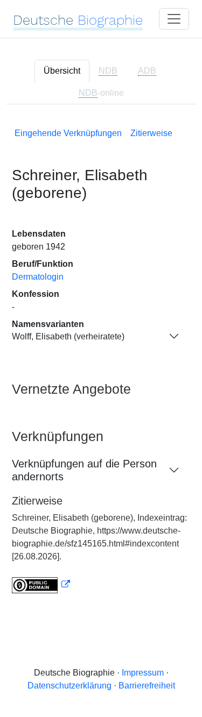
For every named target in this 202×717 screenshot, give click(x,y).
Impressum (143, 672)
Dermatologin (38, 276)
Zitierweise (151, 133)
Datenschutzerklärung (69, 685)
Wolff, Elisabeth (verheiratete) (68, 336)
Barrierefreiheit (147, 685)
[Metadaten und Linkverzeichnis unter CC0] (41, 584)
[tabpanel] (101, 358)
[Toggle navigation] (174, 19)
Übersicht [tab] (62, 70)
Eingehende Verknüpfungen (68, 133)
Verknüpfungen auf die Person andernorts (84, 470)
